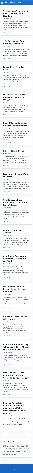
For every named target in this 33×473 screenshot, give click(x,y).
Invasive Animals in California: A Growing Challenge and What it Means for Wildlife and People (14, 408)
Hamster (9, 207)
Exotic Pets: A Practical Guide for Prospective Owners (14, 97)
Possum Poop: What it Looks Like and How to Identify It (14, 289)
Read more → (7, 32)
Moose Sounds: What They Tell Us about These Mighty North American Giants (16, 347)
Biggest (5, 153)
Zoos (9, 153)
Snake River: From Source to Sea (15, 68)
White (8, 46)
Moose (5, 352)
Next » (28, 435)
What (4, 322)
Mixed (5, 128)
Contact (18, 469)
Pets (4, 102)
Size (4, 18)
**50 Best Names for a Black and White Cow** (14, 42)
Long (4, 179)
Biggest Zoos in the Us (13, 150)
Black (4, 46)
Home (14, 469)
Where (8, 72)
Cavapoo (8, 18)
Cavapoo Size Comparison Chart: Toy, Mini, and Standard (15, 13)
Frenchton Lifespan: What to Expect (15, 175)
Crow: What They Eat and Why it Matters (15, 317)
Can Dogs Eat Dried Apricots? (12, 231)
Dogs (4, 235)
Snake (5, 264)
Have (4, 207)
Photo (9, 380)
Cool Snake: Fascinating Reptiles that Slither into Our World (14, 258)
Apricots (9, 235)
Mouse (5, 380)
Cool (8, 264)
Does (4, 72)
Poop (4, 294)
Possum (9, 294)
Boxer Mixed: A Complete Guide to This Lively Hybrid (16, 124)
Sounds (10, 352)
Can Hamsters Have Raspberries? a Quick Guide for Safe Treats (16, 202)
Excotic (8, 102)
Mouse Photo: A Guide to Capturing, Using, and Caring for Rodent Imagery (16, 375)
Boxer (8, 128)
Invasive (10, 416)
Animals (5, 416)
